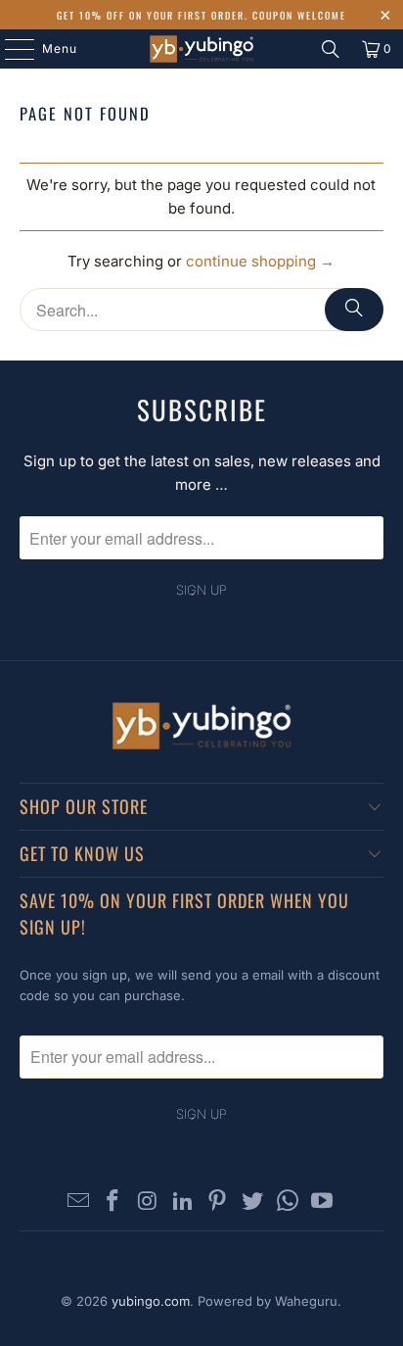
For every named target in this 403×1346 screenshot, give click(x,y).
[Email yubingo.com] (78, 1202)
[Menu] (10, 49)
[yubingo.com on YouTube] (322, 1202)
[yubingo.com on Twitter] (253, 1202)
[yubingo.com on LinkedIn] (183, 1202)
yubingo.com (151, 1301)
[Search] (330, 49)
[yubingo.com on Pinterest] (218, 1202)
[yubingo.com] (201, 49)
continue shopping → (260, 261)
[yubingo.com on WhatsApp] (287, 1202)
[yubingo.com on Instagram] (148, 1202)
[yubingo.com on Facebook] (113, 1202)
